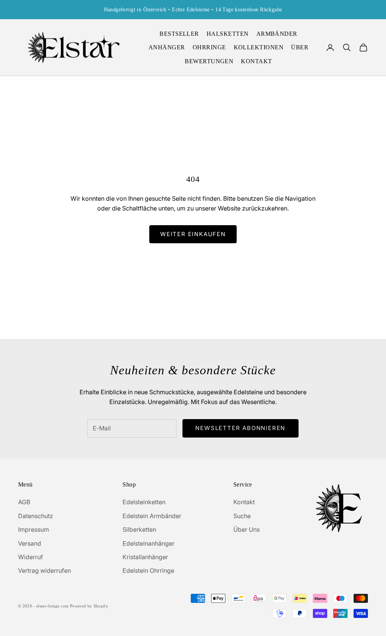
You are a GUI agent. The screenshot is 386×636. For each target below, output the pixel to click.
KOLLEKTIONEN (259, 47)
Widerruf (30, 557)
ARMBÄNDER (276, 34)
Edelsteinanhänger (149, 543)
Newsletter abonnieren (240, 428)
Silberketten (139, 529)
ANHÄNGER (167, 47)
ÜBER (299, 47)
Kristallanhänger (145, 557)
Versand (29, 543)
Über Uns (246, 529)
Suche (242, 516)
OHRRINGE (209, 47)
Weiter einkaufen (193, 234)
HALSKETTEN (228, 34)
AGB (24, 502)
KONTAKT (256, 61)
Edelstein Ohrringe (148, 570)
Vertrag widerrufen (44, 570)
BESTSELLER (179, 34)
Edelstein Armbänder (152, 516)
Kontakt (244, 502)
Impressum (33, 529)
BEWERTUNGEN (209, 61)
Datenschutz (35, 516)
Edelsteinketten (144, 502)
